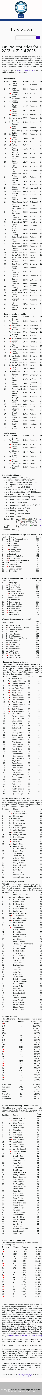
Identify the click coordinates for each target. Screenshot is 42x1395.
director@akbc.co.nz (29, 1376)
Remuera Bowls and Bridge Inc (22, 1390)
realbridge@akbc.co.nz (26, 70)
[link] (39, 519)
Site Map (37, 1390)
